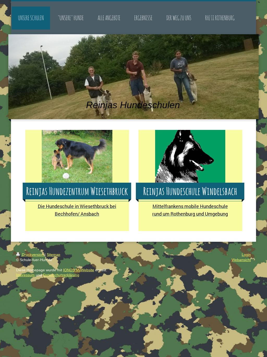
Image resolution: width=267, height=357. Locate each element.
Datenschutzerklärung (61, 275)
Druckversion (33, 254)
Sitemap (53, 254)
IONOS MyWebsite (78, 270)
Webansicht (241, 260)
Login (246, 254)
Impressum (25, 275)
